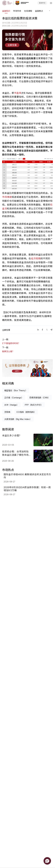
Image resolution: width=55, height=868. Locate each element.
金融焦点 (39, 11)
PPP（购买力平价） (34, 405)
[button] (47, 861)
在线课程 (28, 11)
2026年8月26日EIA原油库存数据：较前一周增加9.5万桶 (27, 489)
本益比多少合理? (11, 435)
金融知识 (6, 11)
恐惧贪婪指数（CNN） (39, 397)
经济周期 (36, 258)
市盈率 (17, 93)
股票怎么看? (7, 351)
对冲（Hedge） (11, 405)
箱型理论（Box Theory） (15, 390)
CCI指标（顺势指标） (26, 412)
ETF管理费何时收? (10, 343)
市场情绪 (7, 197)
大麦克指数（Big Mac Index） (18, 419)
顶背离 (7, 412)
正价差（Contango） (13, 397)
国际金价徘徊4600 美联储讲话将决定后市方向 (27, 476)
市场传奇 (17, 11)
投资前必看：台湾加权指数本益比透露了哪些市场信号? (15, 453)
